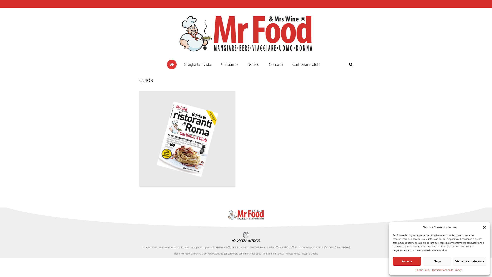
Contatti (276, 64)
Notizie (253, 64)
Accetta (407, 261)
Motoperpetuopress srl (202, 247)
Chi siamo (229, 64)
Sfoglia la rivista (197, 64)
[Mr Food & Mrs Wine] (246, 58)
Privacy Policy (293, 253)
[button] (484, 227)
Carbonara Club (306, 64)
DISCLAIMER (342, 247)
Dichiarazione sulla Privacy (447, 269)
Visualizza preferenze (469, 261)
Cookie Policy (423, 269)
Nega (437, 261)
